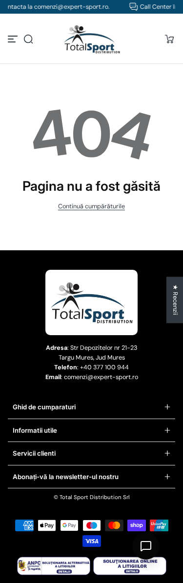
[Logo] (91, 39)
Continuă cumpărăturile (91, 206)
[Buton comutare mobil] (14, 39)
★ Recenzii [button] (175, 299)
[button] (28, 39)
